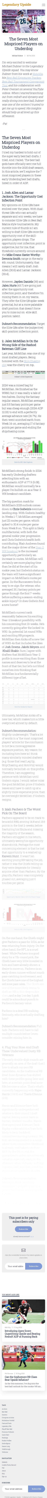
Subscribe (23, 1229)
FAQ (3, 1474)
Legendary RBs (6, 1426)
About (4, 1471)
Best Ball (4, 1412)
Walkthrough (6, 1449)
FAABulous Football (8, 1420)
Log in (32, 1236)
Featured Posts (6, 1423)
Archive (4, 1409)
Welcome (5, 1452)
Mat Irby (8, 1327)
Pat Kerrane (9, 1373)
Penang (40, 1497)
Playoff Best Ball (7, 1429)
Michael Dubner (17, 56)
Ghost (34, 1497)
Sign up (4, 1476)
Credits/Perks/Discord (9, 1465)
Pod (3, 1468)
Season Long (6, 1446)
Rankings (5, 1438)
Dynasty (4, 1415)
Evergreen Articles (8, 1418)
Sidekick (4, 1462)
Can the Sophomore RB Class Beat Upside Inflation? (21, 1378)
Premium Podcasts (8, 1432)
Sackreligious (6, 1443)
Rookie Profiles (6, 1441)
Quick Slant (5, 1435)
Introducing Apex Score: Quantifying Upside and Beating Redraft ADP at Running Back (22, 1333)
